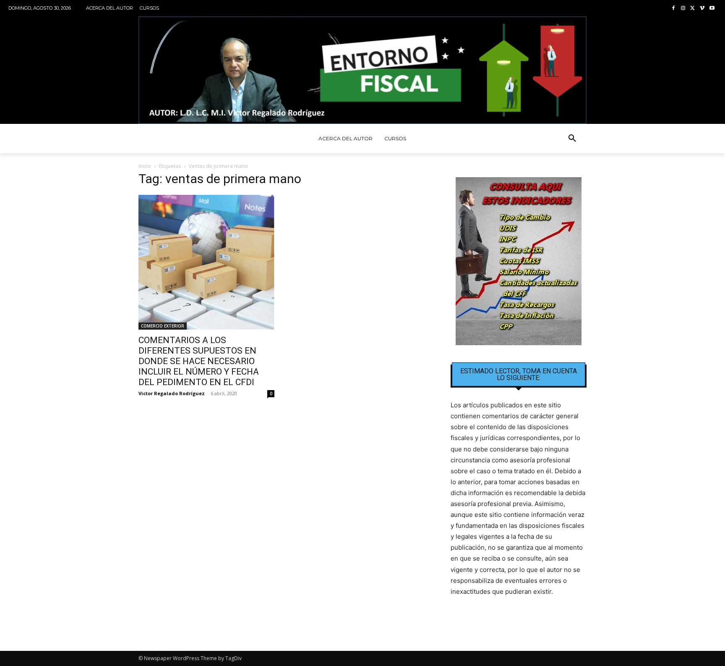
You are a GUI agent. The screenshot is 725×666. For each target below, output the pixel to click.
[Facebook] (673, 8)
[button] (572, 138)
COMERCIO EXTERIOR (162, 326)
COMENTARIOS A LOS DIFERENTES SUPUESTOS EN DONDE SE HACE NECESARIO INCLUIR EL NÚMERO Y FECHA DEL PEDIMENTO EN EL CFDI (198, 361)
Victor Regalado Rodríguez (171, 393)
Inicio (144, 166)
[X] (693, 8)
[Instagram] (683, 8)
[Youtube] (712, 8)
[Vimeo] (702, 8)
